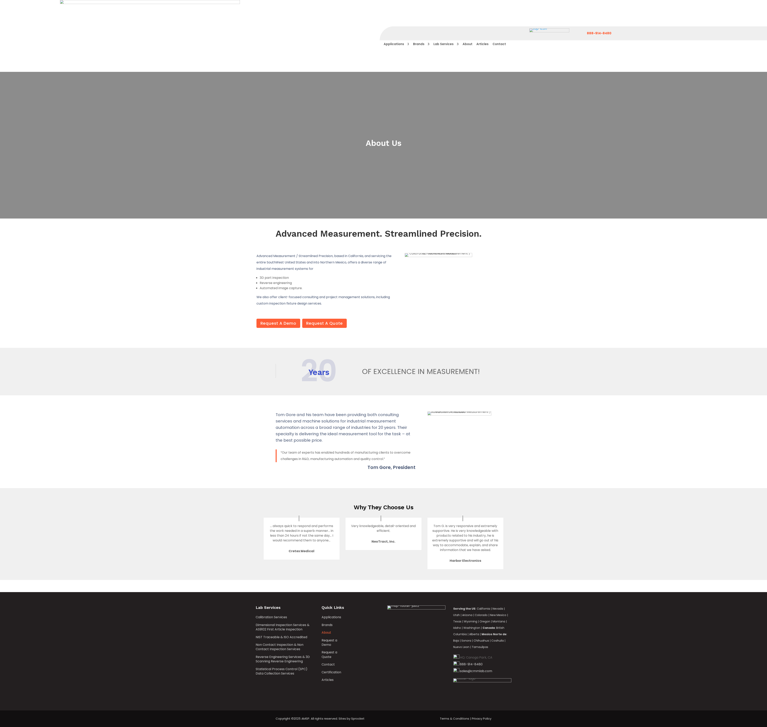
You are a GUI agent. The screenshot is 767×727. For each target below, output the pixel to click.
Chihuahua (481, 641)
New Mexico (498, 615)
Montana (499, 621)
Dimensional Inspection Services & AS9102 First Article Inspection (282, 627)
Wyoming (470, 621)
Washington (471, 628)
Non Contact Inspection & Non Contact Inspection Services (279, 647)
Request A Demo (278, 323)
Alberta (474, 634)
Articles (328, 680)
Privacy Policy (481, 718)
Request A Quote (324, 323)
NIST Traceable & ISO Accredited (281, 637)
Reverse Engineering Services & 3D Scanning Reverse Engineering (283, 659)
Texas (457, 621)
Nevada (498, 609)
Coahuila (497, 641)
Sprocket (358, 718)
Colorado (481, 615)
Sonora (466, 641)
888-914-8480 (471, 664)
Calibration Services (271, 617)
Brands (327, 625)
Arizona (467, 615)
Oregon (485, 621)
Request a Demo (329, 642)
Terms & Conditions (454, 718)
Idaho (457, 628)
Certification (331, 672)
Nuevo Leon (461, 647)
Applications (331, 617)
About (326, 632)
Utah (456, 615)
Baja (456, 641)
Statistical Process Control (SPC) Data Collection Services (281, 671)
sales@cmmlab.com (476, 671)
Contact (328, 664)
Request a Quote (329, 654)
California (483, 609)
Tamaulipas (480, 647)
